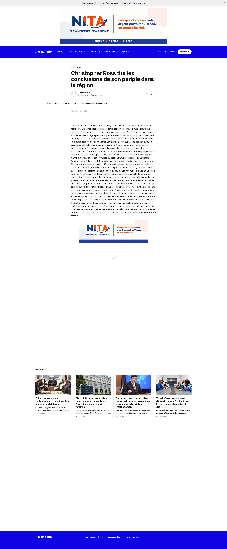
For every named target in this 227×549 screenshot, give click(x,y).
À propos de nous (115, 537)
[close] (224, 3)
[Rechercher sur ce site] (159, 52)
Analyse (125, 52)
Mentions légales (134, 537)
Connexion (90, 537)
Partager (149, 94)
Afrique (92, 52)
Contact (101, 537)
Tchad (69, 52)
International (80, 52)
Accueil (60, 52)
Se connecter (169, 52)
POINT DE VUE (76, 67)
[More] (133, 52)
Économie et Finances (108, 52)
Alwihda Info (43, 51)
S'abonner (184, 52)
